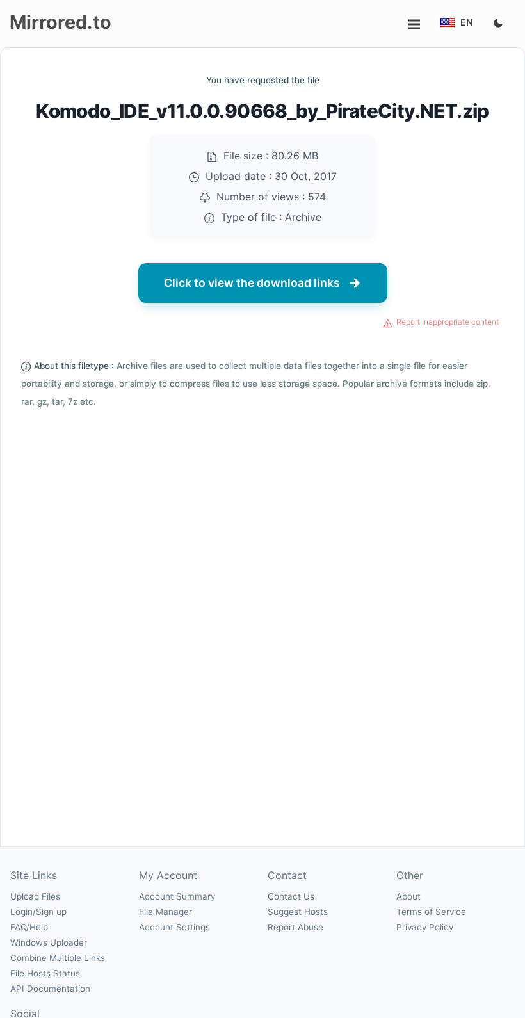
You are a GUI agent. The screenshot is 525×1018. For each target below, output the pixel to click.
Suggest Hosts (298, 912)
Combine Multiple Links (57, 958)
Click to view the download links (252, 282)
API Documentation (50, 988)
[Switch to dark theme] (498, 23)
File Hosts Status (45, 973)
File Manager (165, 912)
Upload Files (35, 896)
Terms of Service (431, 912)
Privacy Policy (424, 927)
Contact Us (291, 896)
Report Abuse (295, 927)
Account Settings (174, 927)
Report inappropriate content (447, 322)
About (408, 896)
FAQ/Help (29, 927)
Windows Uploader (48, 942)
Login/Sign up (38, 912)
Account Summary (177, 896)
